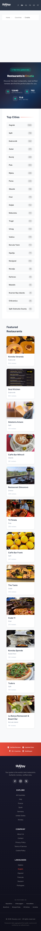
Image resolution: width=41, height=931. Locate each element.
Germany (20, 811)
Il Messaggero (19, 903)
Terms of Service (21, 846)
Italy (20, 799)
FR (30, 5)
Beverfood (6, 907)
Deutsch (21, 881)
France (20, 803)
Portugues (20, 885)
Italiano (20, 865)
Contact (20, 838)
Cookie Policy (20, 850)
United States (20, 816)
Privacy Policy (21, 842)
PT (38, 5)
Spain (20, 807)
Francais (20, 877)
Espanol (20, 873)
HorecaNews (30, 903)
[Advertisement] (20, 42)
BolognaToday (16, 907)
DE (34, 5)
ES (26, 5)
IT (18, 5)
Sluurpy (20, 820)
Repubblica (9, 903)
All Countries (20, 795)
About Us (20, 834)
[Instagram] (20, 781)
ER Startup (27, 907)
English (20, 869)
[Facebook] (15, 781)
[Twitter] (26, 781)
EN (22, 5)
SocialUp (35, 907)
